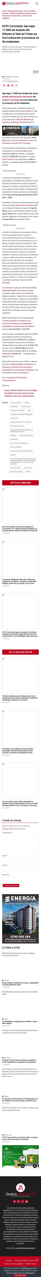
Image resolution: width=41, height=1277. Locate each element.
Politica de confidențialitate (13, 1264)
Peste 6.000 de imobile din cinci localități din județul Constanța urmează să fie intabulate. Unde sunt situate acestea (20, 393)
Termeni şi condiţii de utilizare (24, 1260)
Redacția (9, 1260)
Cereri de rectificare (26, 435)
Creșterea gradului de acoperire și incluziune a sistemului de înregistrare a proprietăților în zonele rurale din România (19, 367)
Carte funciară (15, 468)
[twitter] (22, 1201)
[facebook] (14, 1201)
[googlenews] (26, 1201)
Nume (5, 856)
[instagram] (18, 1201)
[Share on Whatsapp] (12, 85)
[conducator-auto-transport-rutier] (20, 1168)
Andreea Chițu (13, 81)
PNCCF (35, 334)
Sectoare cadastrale (17, 410)
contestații (22, 140)
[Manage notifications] (36, 1260)
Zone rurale (28, 468)
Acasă (4, 11)
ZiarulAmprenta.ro (26, 1268)
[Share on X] (16, 85)
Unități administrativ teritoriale (20, 422)
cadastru (13, 435)
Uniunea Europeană (17, 426)
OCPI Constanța (24, 143)
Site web (5, 875)
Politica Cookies (30, 1264)
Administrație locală (15, 11)
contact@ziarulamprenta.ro (25, 1248)
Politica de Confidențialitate (26, 1273)
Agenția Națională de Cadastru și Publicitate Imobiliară (21, 430)
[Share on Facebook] (4, 85)
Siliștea (29, 111)
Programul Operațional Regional (21, 414)
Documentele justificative (19, 443)
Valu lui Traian (7, 159)
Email (5, 865)
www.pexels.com (8, 380)
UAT (29, 410)
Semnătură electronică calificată (21, 451)
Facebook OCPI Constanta (16, 378)
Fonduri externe (15, 402)
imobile (12, 455)
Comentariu (7, 833)
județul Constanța (11, 100)
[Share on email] (8, 85)
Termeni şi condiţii (11, 1273)
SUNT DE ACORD (20, 1275)
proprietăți (13, 439)
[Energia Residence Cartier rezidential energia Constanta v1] (20, 943)
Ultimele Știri (11, 947)
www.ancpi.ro (24, 373)
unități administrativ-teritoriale (17, 96)
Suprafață (13, 406)
